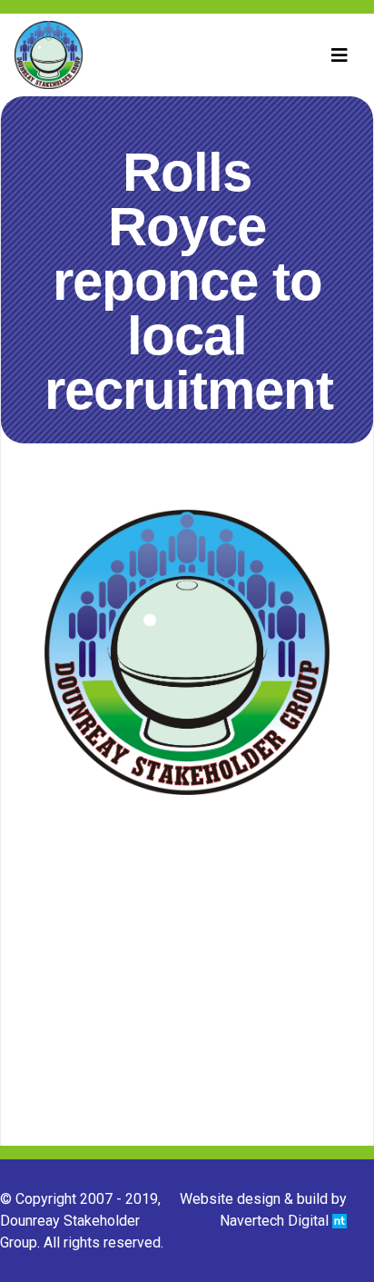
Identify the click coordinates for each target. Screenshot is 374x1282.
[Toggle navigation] (339, 55)
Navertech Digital (276, 1220)
